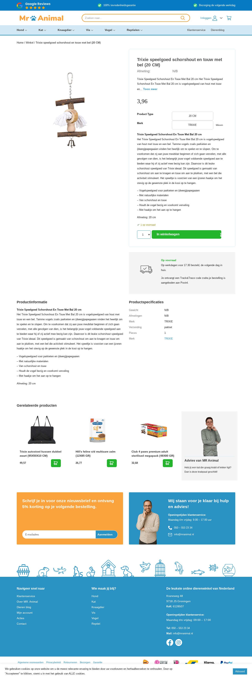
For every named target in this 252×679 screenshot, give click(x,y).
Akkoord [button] (240, 671)
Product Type (145, 114)
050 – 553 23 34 (183, 527)
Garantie (97, 662)
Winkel (29, 42)
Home (20, 42)
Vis (88, 30)
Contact (21, 623)
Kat (41, 30)
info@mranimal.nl (184, 534)
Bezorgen (85, 662)
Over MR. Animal (27, 601)
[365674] (168, 463)
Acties (20, 618)
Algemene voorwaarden (31, 662)
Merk (140, 123)
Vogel (108, 30)
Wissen (219, 125)
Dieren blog (24, 607)
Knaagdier (64, 30)
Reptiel (96, 623)
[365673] (112, 463)
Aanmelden (105, 534)
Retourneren (70, 662)
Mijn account (24, 612)
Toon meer (150, 89)
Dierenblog (217, 30)
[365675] (56, 463)
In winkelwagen (168, 234)
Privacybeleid (53, 662)
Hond (20, 30)
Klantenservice (196, 30)
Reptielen (133, 30)
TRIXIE (168, 338)
